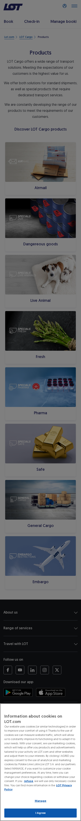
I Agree (40, 813)
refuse (28, 781)
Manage (40, 800)
